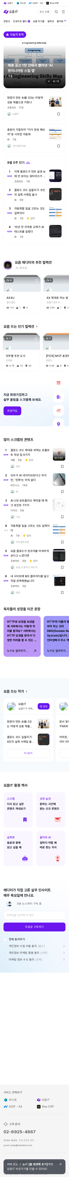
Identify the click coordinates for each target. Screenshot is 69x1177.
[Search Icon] (56, 12)
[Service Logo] (11, 11)
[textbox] (34, 915)
